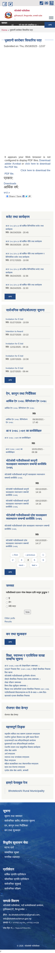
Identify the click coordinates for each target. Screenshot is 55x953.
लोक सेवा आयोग (11, 750)
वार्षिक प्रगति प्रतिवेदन (15, 874)
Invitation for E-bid (14, 319)
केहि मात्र (12, 606)
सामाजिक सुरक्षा (11, 852)
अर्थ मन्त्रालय (10, 753)
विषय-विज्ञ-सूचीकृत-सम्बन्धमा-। (16, 685)
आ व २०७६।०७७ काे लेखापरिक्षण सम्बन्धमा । (22, 665)
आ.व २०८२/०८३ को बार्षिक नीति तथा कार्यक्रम (24, 285)
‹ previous (30, 555)
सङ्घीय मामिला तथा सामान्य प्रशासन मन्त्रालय (22, 734)
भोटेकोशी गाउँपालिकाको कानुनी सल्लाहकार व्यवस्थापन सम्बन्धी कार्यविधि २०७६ (26, 464)
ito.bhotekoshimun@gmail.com (24, 914)
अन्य (45, 25)
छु (9, 598)
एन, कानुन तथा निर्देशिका (16, 825)
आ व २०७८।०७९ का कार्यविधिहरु (24, 430)
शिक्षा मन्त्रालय (10, 760)
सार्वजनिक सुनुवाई (12, 883)
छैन (10, 602)
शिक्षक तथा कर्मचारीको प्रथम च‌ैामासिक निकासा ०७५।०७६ (27, 689)
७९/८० (7, 192)
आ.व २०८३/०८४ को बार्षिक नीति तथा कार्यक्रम (24, 241)
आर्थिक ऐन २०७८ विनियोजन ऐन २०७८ (26, 401)
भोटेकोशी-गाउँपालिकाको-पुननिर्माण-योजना (20, 675)
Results (8, 621)
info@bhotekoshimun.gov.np (17, 918)
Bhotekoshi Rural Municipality (26, 790)
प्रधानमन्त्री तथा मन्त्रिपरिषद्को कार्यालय (20, 740)
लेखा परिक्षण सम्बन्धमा (13, 682)
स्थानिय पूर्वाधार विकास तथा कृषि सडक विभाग (22, 737)
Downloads (10, 183)
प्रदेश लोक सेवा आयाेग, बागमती (16, 770)
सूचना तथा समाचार (13, 816)
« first (15, 555)
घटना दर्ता (9, 847)
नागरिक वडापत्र (12, 857)
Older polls (10, 618)
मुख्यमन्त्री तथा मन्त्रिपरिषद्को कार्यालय (19, 743)
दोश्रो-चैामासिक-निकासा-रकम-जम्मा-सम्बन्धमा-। (23, 679)
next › (21, 565)
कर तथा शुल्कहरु (12, 830)
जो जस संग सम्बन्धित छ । (24, 25)
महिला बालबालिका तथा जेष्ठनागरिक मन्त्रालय (21, 763)
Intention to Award (14, 331)
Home (4, 30)
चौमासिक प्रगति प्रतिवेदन (16, 879)
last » (34, 565)
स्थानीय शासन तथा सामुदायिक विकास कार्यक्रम (22, 747)
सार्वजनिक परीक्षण (12, 888)
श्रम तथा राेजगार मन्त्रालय (15, 767)
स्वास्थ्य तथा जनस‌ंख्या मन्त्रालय (17, 757)
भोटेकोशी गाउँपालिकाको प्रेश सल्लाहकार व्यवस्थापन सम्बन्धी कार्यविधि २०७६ (17, 543)
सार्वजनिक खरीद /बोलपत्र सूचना (19, 820)
